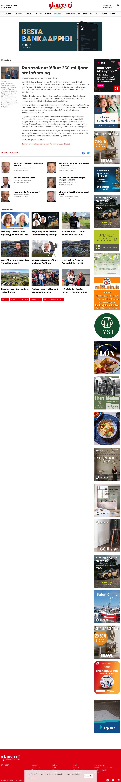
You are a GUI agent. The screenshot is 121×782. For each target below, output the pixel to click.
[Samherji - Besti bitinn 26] (107, 429)
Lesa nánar (33, 778)
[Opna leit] (118, 5)
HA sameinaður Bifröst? (53, 299)
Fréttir (5, 299)
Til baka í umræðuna (10, 153)
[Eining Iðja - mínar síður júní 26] (107, 294)
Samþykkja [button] (88, 776)
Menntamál (35, 299)
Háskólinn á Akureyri (19, 299)
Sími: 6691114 (5, 765)
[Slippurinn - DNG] (107, 716)
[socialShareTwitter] (88, 153)
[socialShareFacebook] (83, 153)
